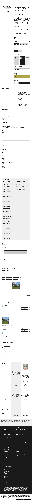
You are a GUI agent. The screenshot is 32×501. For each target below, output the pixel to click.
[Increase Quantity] (17, 83)
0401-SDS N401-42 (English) (6, 221)
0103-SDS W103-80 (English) (6, 208)
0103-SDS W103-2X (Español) (7, 211)
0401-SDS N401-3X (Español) (7, 194)
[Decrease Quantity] (14, 83)
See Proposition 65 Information (20, 190)
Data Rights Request (7, 446)
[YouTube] (22, 429)
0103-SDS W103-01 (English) (6, 201)
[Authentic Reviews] (5, 245)
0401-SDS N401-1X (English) (6, 189)
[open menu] (2, 1)
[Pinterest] (24, 429)
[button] (28, 1)
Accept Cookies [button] (23, 499)
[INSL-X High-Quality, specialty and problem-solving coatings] (8, 478)
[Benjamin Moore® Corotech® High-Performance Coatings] (8, 471)
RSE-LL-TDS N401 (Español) (20, 186)
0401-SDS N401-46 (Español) (7, 238)
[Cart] (30, 1)
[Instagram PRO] (20, 429)
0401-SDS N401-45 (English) (6, 226)
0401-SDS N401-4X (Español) (7, 196)
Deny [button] (8, 499)
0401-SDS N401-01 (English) (6, 184)
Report (11, 325)
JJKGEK (3, 330)
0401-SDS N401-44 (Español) (7, 235)
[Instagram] (18, 429)
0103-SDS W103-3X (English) (6, 204)
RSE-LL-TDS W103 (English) (20, 184)
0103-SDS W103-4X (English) (6, 206)
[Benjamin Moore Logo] (16, 1)
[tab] (7, 10)
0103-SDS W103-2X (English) (6, 199)
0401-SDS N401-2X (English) (6, 186)
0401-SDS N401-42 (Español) (7, 231)
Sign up (5, 429)
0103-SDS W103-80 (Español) (7, 218)
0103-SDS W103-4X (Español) (7, 216)
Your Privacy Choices (7, 447)
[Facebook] (16, 429)
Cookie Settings (10, 497)
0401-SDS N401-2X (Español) (7, 191)
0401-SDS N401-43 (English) (6, 223)
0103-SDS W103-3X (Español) (7, 213)
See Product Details (17, 26)
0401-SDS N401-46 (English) (6, 228)
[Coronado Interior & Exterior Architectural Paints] (8, 483)
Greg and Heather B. (4, 305)
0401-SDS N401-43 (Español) (7, 233)
